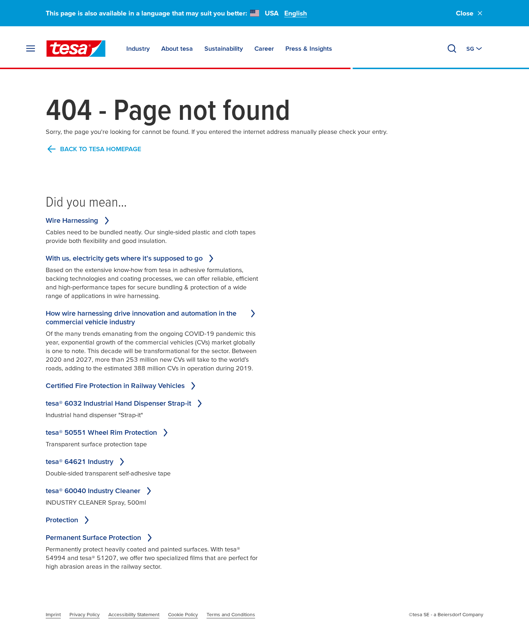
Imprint (53, 614)
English (295, 13)
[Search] (452, 48)
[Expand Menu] (31, 49)
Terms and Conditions (231, 614)
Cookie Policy (183, 614)
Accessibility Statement (133, 614)
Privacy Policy (84, 614)
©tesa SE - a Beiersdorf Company (446, 614)
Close (465, 13)
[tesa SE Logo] (76, 49)
